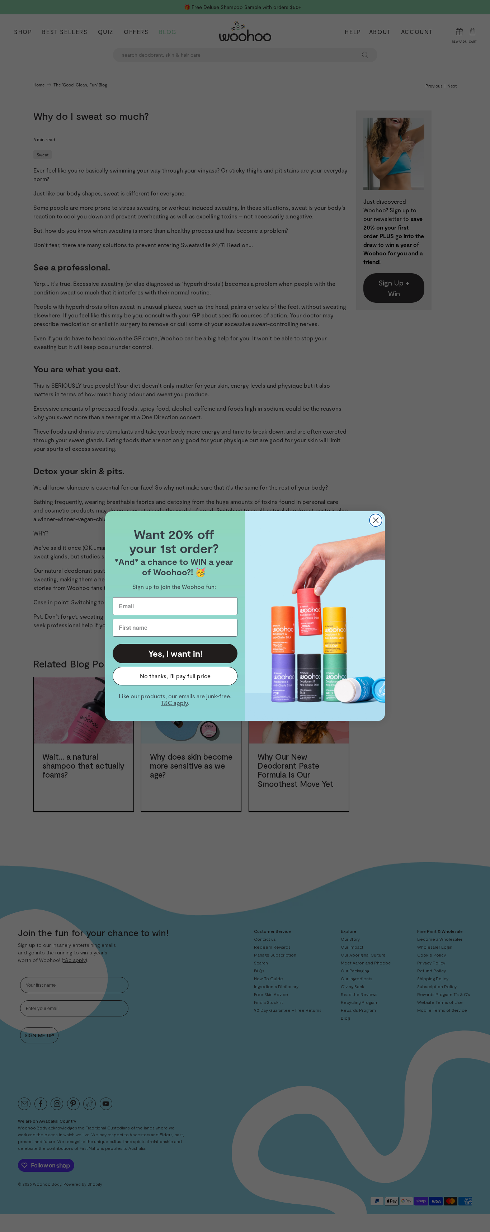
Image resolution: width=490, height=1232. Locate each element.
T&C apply (174, 702)
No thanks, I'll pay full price (175, 675)
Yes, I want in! (175, 653)
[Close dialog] (375, 520)
